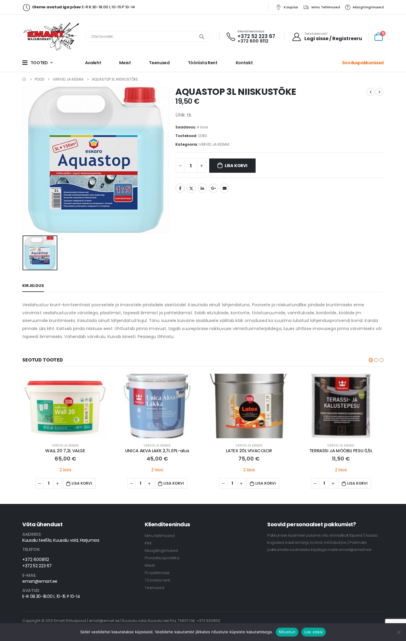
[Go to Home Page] (24, 79)
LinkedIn (202, 188)
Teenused (159, 63)
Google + (213, 188)
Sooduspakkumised (363, 63)
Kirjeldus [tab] (33, 285)
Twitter (191, 188)
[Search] (201, 37)
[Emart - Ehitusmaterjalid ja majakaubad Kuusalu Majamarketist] (52, 36)
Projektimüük (157, 573)
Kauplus (291, 7)
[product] (65, 406)
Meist (125, 63)
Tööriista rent (203, 63)
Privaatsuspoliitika (162, 558)
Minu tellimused (325, 7)
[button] (371, 360)
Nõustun (287, 631)
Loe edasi (313, 631)
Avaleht (93, 63)
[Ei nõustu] (399, 632)
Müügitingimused (368, 7)
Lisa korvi (236, 166)
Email (224, 188)
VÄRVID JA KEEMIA (214, 144)
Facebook (180, 188)
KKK (148, 543)
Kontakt (244, 63)
